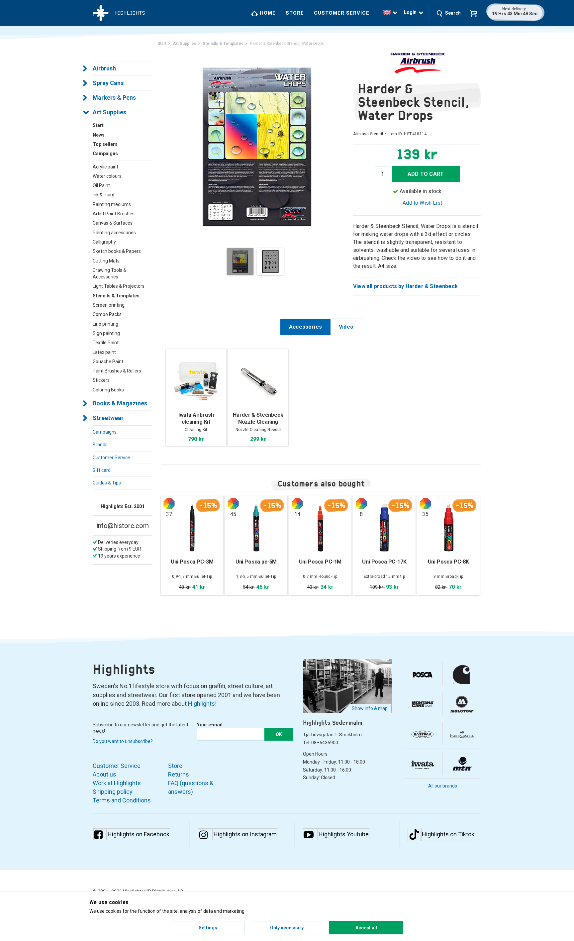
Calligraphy (104, 242)
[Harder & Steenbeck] (417, 63)
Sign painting (106, 333)
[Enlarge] (257, 146)
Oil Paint (101, 185)
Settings (208, 927)
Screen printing (109, 305)
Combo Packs (107, 314)
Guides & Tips (107, 482)
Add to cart (426, 174)
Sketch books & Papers (117, 251)
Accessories (305, 327)
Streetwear (108, 417)
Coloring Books (108, 389)
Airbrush (104, 68)
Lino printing (105, 324)
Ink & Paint (104, 194)
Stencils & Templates (116, 295)
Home (267, 13)
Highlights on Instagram (245, 834)
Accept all (366, 927)
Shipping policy (113, 791)
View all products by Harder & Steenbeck (405, 286)
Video (346, 327)
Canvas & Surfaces (113, 223)
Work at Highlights (117, 783)
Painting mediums (112, 204)
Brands (100, 444)
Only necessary (287, 927)
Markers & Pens (114, 97)
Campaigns (105, 432)
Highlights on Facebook (138, 834)
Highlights (201, 703)
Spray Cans (108, 82)
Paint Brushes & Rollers (117, 370)
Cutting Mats (106, 260)
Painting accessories (114, 232)
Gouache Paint (108, 361)
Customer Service (341, 13)
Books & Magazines (120, 403)
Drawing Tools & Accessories (109, 273)
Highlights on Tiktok (448, 834)
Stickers (101, 380)
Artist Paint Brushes (114, 213)
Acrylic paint (105, 166)
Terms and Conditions (122, 800)
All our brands (442, 785)
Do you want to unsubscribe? (123, 741)
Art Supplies (109, 112)
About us (104, 774)
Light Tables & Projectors (118, 286)
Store (295, 13)
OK (279, 734)
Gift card (102, 470)
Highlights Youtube (344, 834)
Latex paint (104, 352)
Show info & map (370, 708)
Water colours (107, 176)
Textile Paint (106, 342)
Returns (178, 774)
